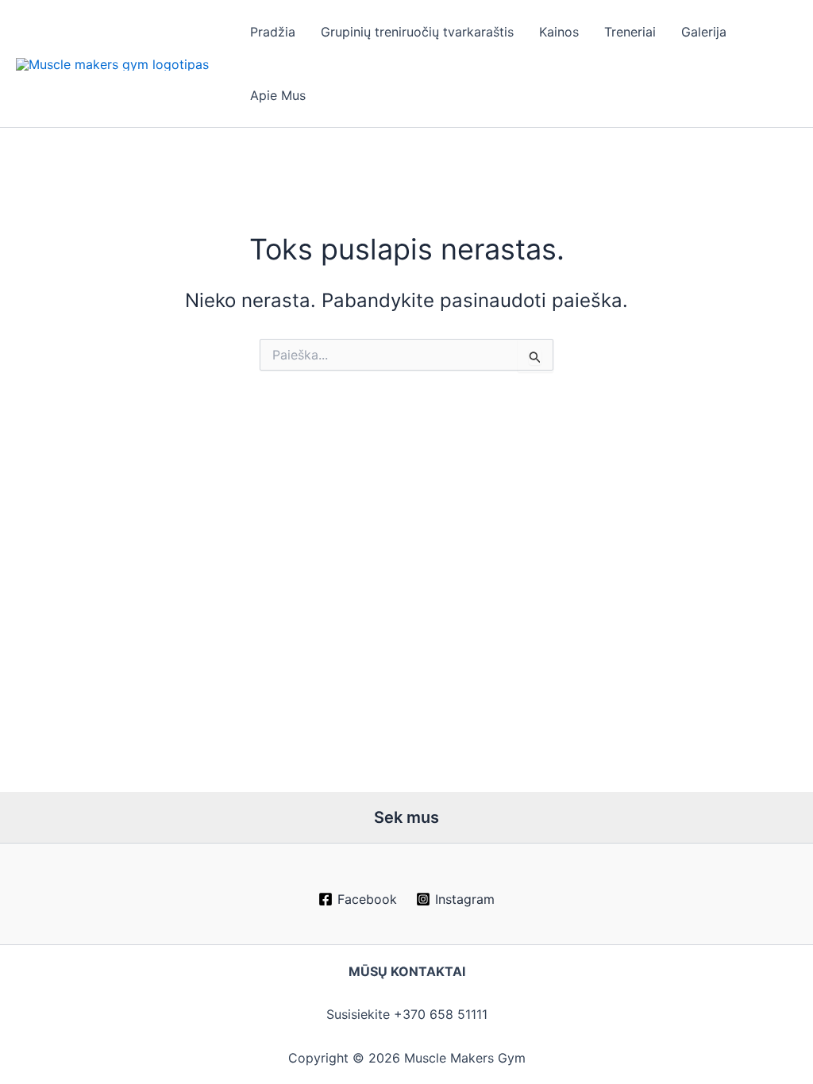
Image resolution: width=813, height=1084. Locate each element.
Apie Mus (278, 95)
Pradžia (272, 32)
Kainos (559, 32)
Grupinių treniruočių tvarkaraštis (417, 32)
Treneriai (630, 32)
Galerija (703, 32)
